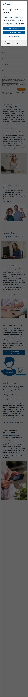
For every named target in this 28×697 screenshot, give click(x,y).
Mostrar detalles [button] (13, 36)
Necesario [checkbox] (7, 41)
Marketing (19, 43)
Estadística (7, 43)
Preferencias (19, 41)
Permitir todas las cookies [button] (14, 32)
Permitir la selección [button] (14, 28)
